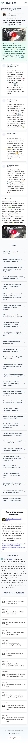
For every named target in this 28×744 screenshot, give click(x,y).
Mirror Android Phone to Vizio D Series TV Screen (15, 612)
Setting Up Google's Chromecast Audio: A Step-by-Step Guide (15, 675)
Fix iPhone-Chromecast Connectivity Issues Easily (13, 644)
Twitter (12, 733)
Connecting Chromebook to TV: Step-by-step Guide (15, 633)
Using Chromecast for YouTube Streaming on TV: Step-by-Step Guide (15, 707)
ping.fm (10, 3)
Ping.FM (10, 559)
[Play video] (14, 34)
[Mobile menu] (25, 3)
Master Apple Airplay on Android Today (15, 623)
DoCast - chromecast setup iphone (14, 519)
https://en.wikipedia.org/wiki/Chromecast (13, 548)
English (13, 738)
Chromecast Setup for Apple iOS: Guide (14, 654)
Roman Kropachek (11, 15)
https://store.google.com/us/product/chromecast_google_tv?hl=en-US (13, 544)
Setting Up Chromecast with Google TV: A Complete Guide (14, 696)
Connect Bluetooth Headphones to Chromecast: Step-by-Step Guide (15, 719)
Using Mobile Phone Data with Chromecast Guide (14, 602)
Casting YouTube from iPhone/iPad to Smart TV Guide (15, 664)
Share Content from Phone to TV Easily (15, 685)
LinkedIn (18, 733)
